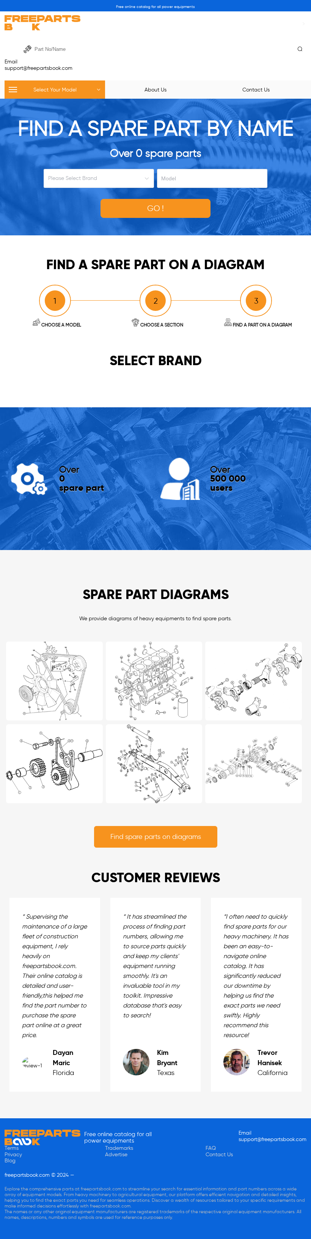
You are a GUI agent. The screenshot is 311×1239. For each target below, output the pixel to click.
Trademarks (119, 1148)
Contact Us (219, 1154)
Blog (10, 1160)
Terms (12, 1148)
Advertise (116, 1154)
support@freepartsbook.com (38, 68)
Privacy (13, 1154)
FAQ (211, 1148)
